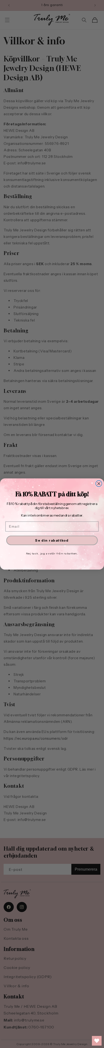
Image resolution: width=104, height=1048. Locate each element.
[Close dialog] (99, 483)
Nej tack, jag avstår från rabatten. (52, 553)
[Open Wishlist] (97, 1041)
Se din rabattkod (52, 540)
